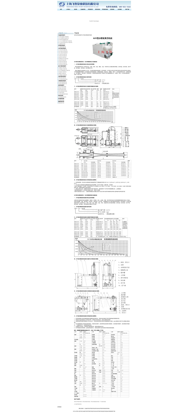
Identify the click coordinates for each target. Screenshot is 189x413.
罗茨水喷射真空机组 (62, 91)
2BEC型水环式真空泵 (63, 52)
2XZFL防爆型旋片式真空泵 (64, 70)
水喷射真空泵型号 (62, 80)
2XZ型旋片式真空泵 (62, 69)
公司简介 (68, 9)
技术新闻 (120, 9)
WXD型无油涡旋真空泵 (63, 39)
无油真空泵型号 (61, 35)
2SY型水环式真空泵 (62, 54)
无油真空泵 (83, 9)
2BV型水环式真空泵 (62, 49)
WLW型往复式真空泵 (62, 79)
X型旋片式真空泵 (62, 73)
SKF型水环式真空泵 (62, 63)
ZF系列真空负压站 (62, 97)
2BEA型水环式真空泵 (63, 51)
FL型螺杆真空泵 (61, 43)
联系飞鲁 (127, 9)
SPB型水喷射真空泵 (62, 83)
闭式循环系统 (61, 98)
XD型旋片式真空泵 (62, 71)
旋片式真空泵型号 (62, 66)
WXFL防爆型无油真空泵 (63, 38)
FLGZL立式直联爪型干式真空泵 (65, 41)
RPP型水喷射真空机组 (63, 94)
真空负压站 (97, 9)
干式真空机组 (61, 92)
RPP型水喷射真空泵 (62, 82)
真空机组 (112, 9)
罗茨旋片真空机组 (62, 88)
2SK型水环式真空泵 (62, 55)
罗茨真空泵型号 (61, 45)
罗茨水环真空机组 (62, 86)
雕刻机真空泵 (61, 101)
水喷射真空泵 (89, 182)
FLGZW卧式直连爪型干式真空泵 (65, 42)
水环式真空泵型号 (62, 48)
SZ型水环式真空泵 (62, 60)
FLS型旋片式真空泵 (62, 74)
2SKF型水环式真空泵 (62, 64)
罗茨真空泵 (90, 9)
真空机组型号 (61, 85)
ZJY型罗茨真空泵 (62, 46)
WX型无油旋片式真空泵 (63, 36)
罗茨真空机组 (105, 9)
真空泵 (75, 9)
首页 (61, 9)
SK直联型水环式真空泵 (63, 58)
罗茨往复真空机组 (62, 89)
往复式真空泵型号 (62, 76)
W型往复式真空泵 (62, 77)
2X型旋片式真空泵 (62, 67)
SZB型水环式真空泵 (62, 61)
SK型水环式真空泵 (62, 57)
